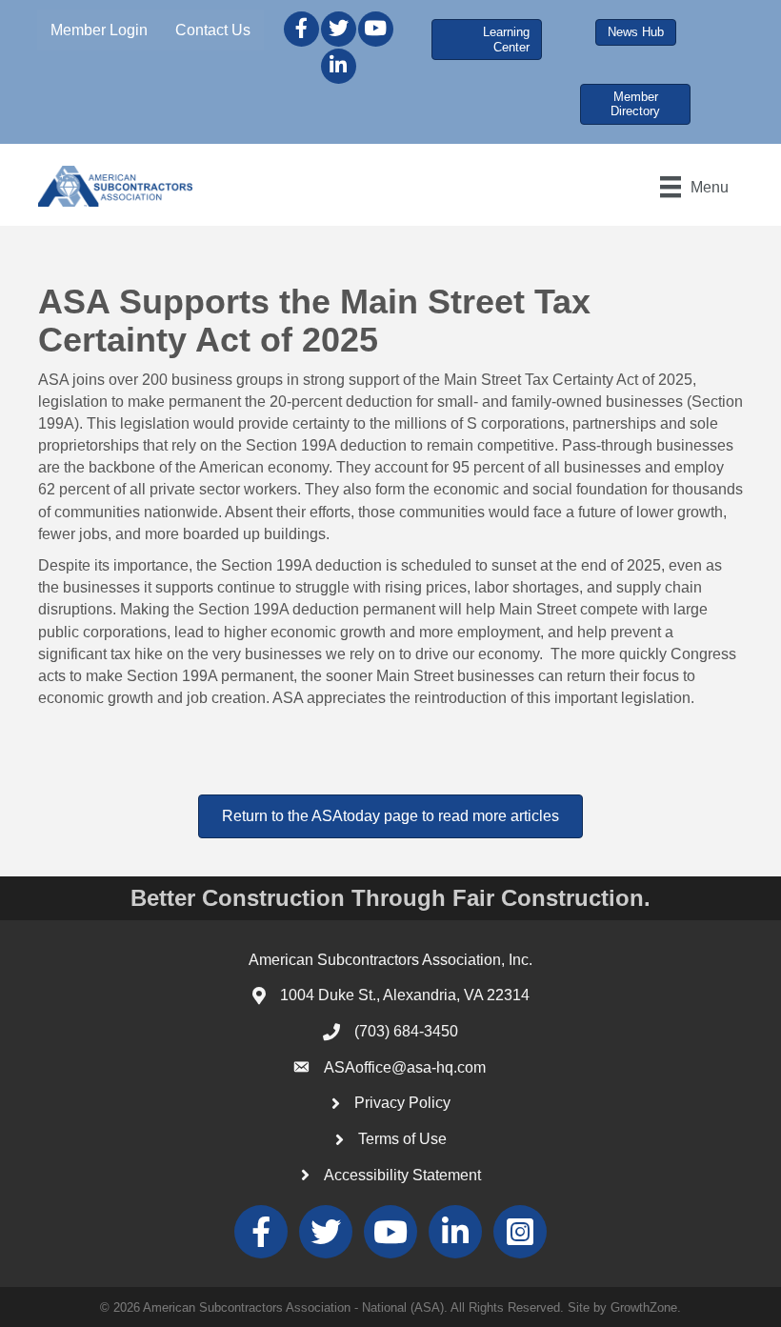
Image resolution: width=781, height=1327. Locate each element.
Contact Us (212, 30)
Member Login (99, 30)
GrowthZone (644, 1307)
